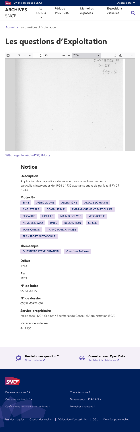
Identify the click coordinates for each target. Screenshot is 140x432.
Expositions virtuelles (114, 11)
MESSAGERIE (96, 216)
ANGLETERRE (31, 209)
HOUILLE (47, 216)
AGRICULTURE (45, 202)
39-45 (26, 202)
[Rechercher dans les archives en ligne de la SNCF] (133, 13)
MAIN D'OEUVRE (70, 216)
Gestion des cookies (41, 419)
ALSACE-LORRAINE (96, 202)
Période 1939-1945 (62, 11)
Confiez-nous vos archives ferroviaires (26, 406)
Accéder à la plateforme (102, 360)
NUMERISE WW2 (33, 222)
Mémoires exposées (87, 11)
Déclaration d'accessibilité (73, 419)
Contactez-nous (79, 392)
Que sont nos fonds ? (17, 399)
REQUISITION (72, 222)
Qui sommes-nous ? (16, 392)
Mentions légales (14, 419)
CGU (95, 419)
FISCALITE (29, 216)
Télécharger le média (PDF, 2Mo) (26, 155)
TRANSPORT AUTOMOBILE (39, 236)
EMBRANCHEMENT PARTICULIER (92, 209)
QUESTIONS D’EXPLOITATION (41, 251)
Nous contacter (34, 360)
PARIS (53, 222)
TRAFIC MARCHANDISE (61, 229)
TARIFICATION (31, 229)
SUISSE (92, 222)
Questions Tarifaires (77, 251)
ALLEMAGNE (69, 202)
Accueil (10, 27)
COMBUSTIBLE (56, 209)
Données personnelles (116, 419)
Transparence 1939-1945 (84, 399)
